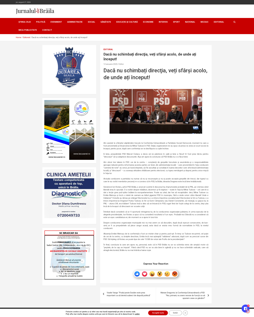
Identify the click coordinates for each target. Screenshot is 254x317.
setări (137, 314)
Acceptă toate (158, 313)
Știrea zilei (25, 22)
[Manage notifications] (248, 311)
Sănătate (106, 22)
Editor (121, 64)
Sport (176, 22)
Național (190, 22)
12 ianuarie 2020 (110, 64)
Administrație (75, 22)
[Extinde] (90, 172)
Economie (148, 22)
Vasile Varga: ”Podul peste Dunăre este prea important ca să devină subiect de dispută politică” (128, 294)
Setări (175, 313)
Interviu (163, 22)
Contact (47, 30)
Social (91, 22)
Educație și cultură (127, 22)
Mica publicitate (28, 30)
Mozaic (204, 22)
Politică (40, 22)
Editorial (219, 22)
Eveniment (56, 22)
